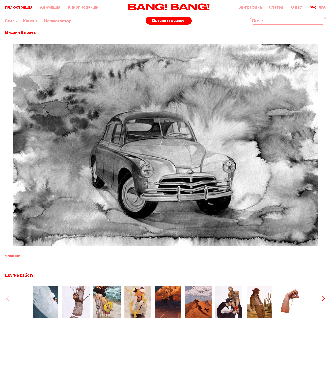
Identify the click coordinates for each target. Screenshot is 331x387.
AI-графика (250, 7)
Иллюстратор (57, 20)
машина (12, 255)
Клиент (30, 20)
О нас (296, 7)
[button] (323, 298)
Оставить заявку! (169, 20)
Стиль (11, 20)
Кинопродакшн (83, 7)
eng (322, 7)
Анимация (50, 7)
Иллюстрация (18, 7)
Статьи (276, 7)
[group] (46, 302)
